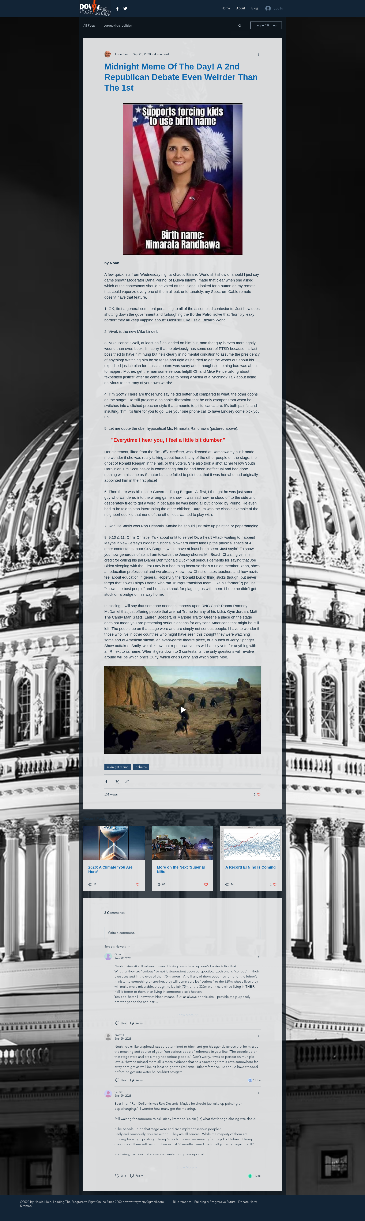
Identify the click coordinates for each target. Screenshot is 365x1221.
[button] (240, 25)
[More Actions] (258, 956)
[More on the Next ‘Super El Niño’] (182, 843)
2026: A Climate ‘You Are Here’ (110, 869)
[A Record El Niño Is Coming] (251, 843)
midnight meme (117, 767)
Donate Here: (247, 1202)
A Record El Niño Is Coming (250, 867)
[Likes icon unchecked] (117, 1023)
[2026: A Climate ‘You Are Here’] (114, 843)
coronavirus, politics (118, 25)
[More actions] (258, 54)
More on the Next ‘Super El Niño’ (181, 869)
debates (141, 767)
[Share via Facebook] (106, 781)
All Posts (89, 25)
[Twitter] (125, 8)
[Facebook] (117, 8)
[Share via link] (127, 781)
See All (277, 818)
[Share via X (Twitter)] (117, 781)
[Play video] (182, 710)
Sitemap (26, 1206)
